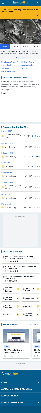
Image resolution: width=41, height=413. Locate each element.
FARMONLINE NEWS (10, 396)
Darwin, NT (6, 204)
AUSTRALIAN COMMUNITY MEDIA (16, 389)
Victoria (24, 68)
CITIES (4, 382)
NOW (5, 47)
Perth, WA (5, 163)
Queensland (6, 65)
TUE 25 (35, 47)
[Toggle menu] (2, 2)
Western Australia (8, 71)
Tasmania (5, 68)
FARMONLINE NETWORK (12, 402)
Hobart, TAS (6, 194)
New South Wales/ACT (9, 62)
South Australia (27, 65)
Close (36, 15)
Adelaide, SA (6, 172)
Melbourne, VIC (8, 143)
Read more (20, 58)
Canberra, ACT (7, 182)
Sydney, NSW (6, 131)
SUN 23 (15, 47)
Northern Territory (28, 62)
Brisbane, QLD (7, 153)
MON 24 (25, 47)
